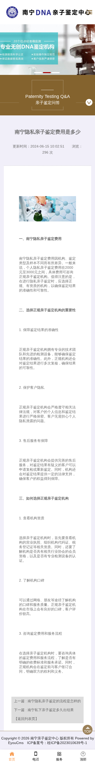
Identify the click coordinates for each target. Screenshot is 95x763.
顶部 (83, 759)
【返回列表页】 (26, 719)
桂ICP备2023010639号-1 (67, 743)
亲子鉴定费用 (51, 239)
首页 (12, 759)
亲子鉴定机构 (36, 277)
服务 (59, 759)
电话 (35, 759)
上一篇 (47, 701)
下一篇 (44, 710)
